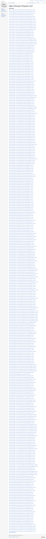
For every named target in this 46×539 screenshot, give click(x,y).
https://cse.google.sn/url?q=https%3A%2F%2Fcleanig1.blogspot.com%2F (20, 56)
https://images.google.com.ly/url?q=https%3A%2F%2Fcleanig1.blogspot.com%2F (22, 304)
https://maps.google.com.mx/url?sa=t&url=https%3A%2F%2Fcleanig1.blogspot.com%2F (23, 464)
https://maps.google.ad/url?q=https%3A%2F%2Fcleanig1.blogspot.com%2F (21, 375)
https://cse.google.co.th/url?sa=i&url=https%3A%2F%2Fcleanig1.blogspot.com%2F (22, 29)
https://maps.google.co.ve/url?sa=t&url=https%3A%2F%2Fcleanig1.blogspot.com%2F (22, 429)
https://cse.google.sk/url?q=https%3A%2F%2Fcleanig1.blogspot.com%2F (20, 55)
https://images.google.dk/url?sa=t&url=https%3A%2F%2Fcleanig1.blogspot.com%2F (22, 325)
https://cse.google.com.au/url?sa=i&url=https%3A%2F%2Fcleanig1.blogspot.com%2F (22, 40)
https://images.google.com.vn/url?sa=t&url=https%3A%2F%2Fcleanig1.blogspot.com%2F (23, 320)
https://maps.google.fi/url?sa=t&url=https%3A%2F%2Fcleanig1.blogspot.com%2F (22, 490)
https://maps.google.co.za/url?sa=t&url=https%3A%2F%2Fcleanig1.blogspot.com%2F (22, 430)
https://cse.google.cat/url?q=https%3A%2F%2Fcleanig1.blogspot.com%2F (21, 14)
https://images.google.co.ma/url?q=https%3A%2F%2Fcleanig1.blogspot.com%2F (22, 267)
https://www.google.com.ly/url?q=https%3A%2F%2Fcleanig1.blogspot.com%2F (21, 134)
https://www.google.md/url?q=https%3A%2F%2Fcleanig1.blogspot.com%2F (21, 204)
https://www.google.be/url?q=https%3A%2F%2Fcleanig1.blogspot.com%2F (21, 69)
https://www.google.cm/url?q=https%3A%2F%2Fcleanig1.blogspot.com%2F (21, 82)
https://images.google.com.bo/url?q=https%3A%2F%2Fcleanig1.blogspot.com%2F (22, 280)
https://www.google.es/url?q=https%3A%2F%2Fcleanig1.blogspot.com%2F (21, 171)
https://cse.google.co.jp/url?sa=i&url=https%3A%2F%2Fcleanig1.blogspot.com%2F (22, 24)
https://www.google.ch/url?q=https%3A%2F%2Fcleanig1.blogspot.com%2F (21, 79)
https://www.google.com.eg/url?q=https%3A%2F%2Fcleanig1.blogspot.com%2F (21, 124)
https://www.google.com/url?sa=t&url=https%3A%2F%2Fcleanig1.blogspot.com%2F (22, 108)
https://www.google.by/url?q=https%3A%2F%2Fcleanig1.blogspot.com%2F (21, 74)
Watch (35, 3)
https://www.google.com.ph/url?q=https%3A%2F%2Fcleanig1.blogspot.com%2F (21, 150)
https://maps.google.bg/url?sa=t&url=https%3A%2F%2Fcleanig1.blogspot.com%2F (22, 390)
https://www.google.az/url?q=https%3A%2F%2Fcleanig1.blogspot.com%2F (21, 66)
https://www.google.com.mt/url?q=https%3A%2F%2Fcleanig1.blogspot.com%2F (21, 137)
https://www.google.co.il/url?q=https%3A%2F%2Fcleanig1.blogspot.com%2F (21, 87)
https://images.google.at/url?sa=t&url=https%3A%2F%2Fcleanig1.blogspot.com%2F (22, 233)
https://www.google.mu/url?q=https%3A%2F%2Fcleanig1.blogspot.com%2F (21, 205)
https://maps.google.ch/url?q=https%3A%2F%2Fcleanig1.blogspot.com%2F (21, 398)
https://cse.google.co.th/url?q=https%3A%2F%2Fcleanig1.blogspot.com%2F (21, 30)
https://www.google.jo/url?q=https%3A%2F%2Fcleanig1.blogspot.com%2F (21, 192)
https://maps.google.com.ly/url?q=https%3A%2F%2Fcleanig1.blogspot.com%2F (21, 463)
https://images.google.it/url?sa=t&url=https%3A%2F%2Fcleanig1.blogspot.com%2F (22, 351)
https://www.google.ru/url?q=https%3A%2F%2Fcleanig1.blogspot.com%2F (21, 218)
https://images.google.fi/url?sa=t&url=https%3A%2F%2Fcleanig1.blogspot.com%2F (22, 333)
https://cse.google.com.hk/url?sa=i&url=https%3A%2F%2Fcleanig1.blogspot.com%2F (22, 43)
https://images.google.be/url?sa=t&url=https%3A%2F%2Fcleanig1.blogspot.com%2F (22, 236)
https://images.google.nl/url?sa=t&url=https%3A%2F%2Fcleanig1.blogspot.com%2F (22, 364)
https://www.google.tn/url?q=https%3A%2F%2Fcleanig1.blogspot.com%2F (21, 228)
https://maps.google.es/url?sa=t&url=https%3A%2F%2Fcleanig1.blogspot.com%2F (22, 487)
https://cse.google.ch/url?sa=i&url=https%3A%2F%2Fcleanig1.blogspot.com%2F (22, 16)
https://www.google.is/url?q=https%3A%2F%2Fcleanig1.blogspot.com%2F (21, 189)
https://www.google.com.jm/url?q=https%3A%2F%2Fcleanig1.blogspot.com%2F (21, 131)
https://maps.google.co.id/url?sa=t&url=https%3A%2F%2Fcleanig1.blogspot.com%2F (22, 411)
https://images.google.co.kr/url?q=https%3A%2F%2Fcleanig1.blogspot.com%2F (21, 265)
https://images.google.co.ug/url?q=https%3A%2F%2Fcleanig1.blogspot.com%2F (22, 272)
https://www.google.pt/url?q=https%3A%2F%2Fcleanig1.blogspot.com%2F (21, 213)
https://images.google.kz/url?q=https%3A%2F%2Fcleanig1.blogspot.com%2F (21, 354)
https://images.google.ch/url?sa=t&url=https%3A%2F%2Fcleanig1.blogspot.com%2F (22, 246)
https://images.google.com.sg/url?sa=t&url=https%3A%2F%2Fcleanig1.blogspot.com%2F (23, 315)
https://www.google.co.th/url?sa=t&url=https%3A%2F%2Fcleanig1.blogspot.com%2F (22, 97)
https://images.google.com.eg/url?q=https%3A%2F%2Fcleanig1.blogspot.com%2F (22, 291)
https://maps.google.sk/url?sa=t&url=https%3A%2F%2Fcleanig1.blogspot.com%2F (22, 531)
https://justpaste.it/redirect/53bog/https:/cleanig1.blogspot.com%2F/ (19, 374)
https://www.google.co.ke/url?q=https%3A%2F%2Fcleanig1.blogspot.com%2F (21, 90)
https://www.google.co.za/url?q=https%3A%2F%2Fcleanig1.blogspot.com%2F (21, 105)
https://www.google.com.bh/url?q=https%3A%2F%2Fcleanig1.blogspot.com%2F (21, 116)
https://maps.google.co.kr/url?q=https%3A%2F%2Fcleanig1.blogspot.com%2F (21, 422)
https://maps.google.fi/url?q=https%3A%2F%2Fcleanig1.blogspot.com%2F (21, 492)
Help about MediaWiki (4, 11)
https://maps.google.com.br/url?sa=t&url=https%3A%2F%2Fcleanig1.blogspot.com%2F (23, 445)
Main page (2, 8)
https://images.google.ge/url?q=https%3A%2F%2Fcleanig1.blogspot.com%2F (21, 340)
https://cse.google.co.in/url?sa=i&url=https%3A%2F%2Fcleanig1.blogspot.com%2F (22, 22)
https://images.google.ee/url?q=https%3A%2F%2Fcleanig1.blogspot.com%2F (21, 330)
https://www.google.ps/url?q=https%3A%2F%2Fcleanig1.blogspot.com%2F (21, 210)
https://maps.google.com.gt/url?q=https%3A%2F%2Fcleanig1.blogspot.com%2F (21, 456)
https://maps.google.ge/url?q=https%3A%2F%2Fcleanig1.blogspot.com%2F (21, 497)
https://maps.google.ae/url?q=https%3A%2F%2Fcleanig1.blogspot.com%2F (21, 377)
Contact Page (3, 16)
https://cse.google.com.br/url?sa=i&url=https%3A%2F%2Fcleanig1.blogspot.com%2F (22, 42)
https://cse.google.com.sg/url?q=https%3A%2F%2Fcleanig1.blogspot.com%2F (21, 45)
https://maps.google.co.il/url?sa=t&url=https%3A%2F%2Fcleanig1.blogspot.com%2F (22, 414)
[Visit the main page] (4, 3)
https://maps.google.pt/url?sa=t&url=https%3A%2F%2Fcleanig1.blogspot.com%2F (22, 529)
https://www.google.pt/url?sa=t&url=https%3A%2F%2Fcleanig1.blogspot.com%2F (22, 212)
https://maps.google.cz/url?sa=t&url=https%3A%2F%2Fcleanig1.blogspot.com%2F (22, 477)
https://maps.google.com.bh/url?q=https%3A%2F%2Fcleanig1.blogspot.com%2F (22, 440)
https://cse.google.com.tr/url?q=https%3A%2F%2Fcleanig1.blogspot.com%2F (21, 48)
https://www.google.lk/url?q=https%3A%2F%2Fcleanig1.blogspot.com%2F (21, 197)
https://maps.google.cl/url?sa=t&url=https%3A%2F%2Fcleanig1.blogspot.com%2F (22, 401)
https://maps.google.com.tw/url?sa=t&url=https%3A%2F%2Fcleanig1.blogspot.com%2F (23, 474)
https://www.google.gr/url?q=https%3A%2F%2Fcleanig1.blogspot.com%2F (21, 181)
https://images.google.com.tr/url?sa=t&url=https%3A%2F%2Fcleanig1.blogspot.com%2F (23, 317)
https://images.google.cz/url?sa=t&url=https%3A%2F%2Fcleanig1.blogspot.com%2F (22, 322)
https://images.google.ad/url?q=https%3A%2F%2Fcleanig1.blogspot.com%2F (21, 231)
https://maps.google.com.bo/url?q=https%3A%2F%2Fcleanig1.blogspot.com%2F (22, 442)
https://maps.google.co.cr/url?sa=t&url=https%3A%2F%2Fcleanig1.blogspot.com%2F (22, 406)
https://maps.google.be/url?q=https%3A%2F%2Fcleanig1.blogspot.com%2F (21, 387)
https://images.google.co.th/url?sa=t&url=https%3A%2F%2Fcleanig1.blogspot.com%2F (23, 270)
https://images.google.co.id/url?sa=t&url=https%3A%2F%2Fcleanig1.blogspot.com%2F (23, 257)
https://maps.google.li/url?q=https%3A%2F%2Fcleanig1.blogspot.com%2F (21, 516)
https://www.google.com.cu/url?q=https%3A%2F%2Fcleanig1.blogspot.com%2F (21, 121)
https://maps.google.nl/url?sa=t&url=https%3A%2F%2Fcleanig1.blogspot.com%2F (22, 526)
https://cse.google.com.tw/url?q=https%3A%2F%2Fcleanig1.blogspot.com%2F (21, 50)
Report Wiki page (3, 15)
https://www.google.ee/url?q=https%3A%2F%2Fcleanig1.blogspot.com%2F (21, 170)
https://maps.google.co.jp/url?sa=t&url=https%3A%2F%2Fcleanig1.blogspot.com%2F (22, 419)
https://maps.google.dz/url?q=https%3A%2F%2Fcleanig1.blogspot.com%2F (21, 484)
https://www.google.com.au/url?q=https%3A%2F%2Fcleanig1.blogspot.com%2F (21, 111)
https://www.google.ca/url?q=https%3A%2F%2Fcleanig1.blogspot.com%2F (21, 76)
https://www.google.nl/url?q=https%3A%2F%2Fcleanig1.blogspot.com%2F (21, 207)
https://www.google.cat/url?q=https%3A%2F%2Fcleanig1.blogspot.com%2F (21, 77)
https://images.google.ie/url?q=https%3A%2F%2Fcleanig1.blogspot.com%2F (21, 348)
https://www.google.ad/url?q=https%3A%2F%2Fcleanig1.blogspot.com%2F (21, 61)
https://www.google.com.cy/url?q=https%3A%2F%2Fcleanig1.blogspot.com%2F (21, 123)
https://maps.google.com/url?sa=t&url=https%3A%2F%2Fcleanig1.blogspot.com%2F (22, 432)
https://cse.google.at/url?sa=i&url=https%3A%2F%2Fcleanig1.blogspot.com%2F (21, 9)
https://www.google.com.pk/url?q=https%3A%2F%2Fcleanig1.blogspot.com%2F (21, 152)
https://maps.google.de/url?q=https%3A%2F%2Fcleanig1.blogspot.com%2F (21, 479)
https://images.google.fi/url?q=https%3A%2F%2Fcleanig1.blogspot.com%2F (21, 335)
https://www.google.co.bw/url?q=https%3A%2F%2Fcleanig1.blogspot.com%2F (21, 84)
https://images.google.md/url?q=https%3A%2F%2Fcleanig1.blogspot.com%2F (21, 362)
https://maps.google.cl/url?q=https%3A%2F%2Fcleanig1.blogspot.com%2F (21, 403)
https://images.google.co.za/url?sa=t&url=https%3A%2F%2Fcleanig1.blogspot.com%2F (23, 273)
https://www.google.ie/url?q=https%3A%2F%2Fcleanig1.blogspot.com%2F (21, 186)
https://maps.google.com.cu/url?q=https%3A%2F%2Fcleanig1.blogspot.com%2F (22, 450)
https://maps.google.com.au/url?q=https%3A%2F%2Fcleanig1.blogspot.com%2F (22, 437)
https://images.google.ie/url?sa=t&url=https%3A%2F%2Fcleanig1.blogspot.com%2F (22, 346)
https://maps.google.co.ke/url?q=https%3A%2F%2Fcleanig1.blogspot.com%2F (21, 421)
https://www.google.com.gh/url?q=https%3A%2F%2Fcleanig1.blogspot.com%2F (21, 126)
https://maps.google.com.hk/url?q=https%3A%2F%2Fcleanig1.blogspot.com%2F (22, 458)
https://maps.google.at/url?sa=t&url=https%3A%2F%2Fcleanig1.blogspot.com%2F (22, 382)
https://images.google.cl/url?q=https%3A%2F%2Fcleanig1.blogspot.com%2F (21, 247)
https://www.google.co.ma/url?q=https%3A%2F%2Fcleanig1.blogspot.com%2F (21, 92)
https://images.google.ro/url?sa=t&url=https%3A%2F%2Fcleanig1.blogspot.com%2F (22, 369)
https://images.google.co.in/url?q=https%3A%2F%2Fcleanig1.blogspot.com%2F (21, 262)
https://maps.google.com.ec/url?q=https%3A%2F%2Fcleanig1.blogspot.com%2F (22, 453)
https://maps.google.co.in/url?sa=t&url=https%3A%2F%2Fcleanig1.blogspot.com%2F (22, 416)
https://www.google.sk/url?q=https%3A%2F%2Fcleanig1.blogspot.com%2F (21, 226)
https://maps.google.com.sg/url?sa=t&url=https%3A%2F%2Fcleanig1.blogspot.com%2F (23, 471)
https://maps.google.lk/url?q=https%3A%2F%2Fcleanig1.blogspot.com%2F (21, 518)
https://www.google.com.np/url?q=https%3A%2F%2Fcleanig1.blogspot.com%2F (21, 145)
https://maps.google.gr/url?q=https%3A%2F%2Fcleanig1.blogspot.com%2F (21, 498)
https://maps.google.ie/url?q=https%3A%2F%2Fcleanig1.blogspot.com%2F (21, 503)
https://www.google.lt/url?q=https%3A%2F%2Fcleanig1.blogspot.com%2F (20, 199)
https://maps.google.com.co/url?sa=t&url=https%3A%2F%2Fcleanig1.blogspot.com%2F (23, 448)
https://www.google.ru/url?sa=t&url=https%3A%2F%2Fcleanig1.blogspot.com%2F (22, 220)
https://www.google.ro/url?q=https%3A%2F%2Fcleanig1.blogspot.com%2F (21, 215)
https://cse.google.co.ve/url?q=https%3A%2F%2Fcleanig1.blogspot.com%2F (21, 35)
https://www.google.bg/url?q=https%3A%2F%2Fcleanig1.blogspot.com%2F (21, 71)
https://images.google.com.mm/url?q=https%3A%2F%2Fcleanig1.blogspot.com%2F (22, 306)
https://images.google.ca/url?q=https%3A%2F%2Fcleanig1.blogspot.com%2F (21, 244)
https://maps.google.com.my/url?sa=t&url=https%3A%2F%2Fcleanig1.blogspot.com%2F (23, 466)
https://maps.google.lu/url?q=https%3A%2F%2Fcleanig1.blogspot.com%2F (21, 521)
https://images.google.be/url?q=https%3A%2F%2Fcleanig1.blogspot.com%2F (21, 238)
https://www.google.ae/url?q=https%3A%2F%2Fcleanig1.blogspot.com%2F (21, 63)
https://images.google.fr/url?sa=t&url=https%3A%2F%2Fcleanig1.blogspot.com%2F (22, 338)
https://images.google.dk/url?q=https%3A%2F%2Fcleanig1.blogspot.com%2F (21, 327)
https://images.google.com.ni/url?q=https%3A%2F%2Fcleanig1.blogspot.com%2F (22, 309)
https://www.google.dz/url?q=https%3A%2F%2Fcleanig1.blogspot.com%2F (21, 168)
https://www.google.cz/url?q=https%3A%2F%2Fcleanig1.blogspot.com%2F (21, 165)
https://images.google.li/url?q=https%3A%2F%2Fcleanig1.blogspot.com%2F (21, 356)
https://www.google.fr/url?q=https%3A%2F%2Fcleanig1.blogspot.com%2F (21, 178)
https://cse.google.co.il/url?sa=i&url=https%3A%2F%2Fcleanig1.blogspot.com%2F (22, 21)
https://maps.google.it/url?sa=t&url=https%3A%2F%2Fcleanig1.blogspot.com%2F (22, 511)
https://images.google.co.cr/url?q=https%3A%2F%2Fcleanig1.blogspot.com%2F (21, 254)
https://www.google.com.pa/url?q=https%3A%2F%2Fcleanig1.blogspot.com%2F (21, 147)
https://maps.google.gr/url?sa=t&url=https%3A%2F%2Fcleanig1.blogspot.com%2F (22, 500)
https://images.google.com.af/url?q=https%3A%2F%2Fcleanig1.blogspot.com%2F (22, 275)
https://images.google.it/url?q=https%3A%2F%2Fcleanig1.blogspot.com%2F (21, 353)
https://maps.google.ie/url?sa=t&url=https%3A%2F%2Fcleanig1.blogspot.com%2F (22, 505)
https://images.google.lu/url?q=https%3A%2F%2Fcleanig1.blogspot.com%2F (21, 359)
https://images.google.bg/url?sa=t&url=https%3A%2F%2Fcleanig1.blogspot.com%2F (22, 239)
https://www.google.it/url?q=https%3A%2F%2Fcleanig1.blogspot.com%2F (20, 191)
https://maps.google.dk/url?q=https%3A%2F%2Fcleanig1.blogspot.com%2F (21, 482)
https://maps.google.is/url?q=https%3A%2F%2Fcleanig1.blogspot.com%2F (21, 508)
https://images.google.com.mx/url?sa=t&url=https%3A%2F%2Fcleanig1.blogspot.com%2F (23, 307)
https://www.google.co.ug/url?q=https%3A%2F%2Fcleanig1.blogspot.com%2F (21, 100)
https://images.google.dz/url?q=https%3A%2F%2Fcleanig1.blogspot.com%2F (21, 328)
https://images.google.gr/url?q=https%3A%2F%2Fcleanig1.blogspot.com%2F (21, 343)
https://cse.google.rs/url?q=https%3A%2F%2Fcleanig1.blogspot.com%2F (20, 53)
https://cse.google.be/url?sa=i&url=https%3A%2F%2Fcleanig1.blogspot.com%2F (22, 11)
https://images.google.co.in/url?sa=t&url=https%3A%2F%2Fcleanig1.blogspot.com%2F (23, 260)
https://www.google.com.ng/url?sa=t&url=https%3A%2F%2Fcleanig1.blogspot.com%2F (23, 144)
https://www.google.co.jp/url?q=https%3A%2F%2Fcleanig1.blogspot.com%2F (21, 89)
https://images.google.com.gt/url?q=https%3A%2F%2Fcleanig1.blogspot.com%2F (22, 294)
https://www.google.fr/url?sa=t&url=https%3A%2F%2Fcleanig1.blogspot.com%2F (22, 176)
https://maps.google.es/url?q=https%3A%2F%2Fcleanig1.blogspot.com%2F (21, 489)
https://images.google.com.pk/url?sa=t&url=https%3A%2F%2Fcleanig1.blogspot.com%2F (23, 312)
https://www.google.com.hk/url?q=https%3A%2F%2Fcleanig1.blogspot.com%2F (21, 129)
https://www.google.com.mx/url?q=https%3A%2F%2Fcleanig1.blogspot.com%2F (22, 139)
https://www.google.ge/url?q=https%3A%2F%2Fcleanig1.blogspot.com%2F (21, 179)
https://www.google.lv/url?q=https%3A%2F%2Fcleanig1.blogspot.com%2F (21, 202)
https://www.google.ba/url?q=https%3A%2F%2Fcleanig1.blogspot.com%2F (21, 68)
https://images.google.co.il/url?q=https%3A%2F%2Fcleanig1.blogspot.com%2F (21, 259)
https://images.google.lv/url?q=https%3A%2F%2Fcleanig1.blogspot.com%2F (21, 361)
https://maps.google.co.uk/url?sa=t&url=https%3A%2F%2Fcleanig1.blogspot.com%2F (22, 427)
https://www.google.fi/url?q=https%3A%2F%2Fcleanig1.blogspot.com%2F (20, 173)
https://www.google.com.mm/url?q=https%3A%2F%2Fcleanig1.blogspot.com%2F (22, 136)
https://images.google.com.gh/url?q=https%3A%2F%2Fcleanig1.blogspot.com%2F (22, 293)
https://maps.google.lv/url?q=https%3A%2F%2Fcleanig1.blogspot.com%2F (21, 523)
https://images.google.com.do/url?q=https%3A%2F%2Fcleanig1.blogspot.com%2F (22, 288)
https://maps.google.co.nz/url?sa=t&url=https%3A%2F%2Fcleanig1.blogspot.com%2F (22, 424)
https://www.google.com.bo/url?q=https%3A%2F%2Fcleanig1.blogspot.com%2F (21, 118)
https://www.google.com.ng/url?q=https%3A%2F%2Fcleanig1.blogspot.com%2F (21, 142)
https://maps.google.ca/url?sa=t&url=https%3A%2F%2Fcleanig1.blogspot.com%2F (22, 395)
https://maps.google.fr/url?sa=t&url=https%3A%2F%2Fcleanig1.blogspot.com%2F (22, 495)
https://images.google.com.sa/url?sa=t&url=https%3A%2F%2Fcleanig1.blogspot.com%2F (23, 314)
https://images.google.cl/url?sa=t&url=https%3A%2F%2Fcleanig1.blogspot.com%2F (22, 249)
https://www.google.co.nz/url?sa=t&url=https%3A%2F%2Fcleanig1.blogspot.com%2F (22, 95)
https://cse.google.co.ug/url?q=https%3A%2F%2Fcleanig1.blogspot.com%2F (21, 32)
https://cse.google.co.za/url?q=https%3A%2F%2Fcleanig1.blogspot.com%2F (21, 37)
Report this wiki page (12, 532)
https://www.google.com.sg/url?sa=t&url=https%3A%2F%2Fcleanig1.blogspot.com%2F (23, 158)
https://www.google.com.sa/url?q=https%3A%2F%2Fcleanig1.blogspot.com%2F (21, 155)
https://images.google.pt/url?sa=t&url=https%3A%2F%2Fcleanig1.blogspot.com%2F (22, 367)
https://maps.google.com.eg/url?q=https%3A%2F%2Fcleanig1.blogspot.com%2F (22, 455)
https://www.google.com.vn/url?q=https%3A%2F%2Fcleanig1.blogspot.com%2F (21, 163)
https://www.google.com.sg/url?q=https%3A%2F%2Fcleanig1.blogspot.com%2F (21, 157)
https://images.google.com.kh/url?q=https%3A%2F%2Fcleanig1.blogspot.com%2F (22, 301)
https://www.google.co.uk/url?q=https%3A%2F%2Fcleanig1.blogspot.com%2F (21, 102)
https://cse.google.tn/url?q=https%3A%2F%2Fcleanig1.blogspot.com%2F (20, 58)
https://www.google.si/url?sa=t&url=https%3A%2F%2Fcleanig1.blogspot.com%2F (22, 223)
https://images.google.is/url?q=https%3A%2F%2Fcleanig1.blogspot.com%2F (21, 349)
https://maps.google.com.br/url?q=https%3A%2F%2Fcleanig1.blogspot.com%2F (21, 443)
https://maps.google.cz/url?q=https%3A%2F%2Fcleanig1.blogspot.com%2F (21, 476)
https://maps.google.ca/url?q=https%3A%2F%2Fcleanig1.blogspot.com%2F (21, 396)
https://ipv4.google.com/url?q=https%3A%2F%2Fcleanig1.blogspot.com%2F (21, 372)
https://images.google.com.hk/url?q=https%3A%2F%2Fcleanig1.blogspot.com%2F (22, 296)
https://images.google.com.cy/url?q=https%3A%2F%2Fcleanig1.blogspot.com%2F (22, 286)
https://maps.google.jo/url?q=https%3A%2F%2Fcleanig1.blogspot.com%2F (21, 513)
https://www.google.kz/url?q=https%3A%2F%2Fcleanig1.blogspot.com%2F (21, 194)
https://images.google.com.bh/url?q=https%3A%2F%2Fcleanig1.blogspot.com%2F (22, 278)
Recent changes (3, 9)
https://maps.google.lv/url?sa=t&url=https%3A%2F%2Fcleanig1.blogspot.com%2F (22, 524)
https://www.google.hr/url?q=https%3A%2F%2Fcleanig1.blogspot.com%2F (21, 184)
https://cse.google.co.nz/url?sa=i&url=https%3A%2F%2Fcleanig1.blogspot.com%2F (22, 27)
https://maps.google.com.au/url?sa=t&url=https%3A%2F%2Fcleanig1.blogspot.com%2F (23, 435)
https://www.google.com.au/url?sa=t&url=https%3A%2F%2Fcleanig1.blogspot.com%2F (23, 113)
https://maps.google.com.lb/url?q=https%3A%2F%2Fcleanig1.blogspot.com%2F (21, 461)
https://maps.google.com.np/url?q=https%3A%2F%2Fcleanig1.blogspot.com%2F (22, 469)
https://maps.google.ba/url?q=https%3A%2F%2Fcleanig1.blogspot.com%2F (21, 385)
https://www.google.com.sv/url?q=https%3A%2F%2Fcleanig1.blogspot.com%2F (21, 160)
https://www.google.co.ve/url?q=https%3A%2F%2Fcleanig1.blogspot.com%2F (21, 103)
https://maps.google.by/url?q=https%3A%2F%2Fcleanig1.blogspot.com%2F (21, 393)
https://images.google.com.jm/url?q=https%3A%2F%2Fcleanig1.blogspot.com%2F (22, 299)
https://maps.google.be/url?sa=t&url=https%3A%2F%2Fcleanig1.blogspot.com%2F (22, 388)
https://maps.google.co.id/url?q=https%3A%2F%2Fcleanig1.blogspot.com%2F (21, 409)
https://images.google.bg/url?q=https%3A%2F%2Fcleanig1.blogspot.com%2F (21, 241)
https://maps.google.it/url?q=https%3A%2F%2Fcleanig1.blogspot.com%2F (21, 510)
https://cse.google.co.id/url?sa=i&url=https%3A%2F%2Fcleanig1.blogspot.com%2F (22, 19)
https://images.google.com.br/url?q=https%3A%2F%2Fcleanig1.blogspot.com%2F (22, 283)
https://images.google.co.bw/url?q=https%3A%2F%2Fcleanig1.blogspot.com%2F (22, 252)
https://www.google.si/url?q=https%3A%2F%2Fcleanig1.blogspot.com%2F (21, 225)
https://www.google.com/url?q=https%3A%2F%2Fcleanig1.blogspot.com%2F (21, 110)
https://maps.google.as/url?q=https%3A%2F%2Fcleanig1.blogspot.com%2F (21, 380)
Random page (3, 10)
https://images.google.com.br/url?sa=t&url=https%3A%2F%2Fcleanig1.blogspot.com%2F (23, 281)
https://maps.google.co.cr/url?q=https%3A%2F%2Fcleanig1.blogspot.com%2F (21, 408)
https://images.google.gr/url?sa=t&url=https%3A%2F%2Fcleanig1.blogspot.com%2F (22, 341)
